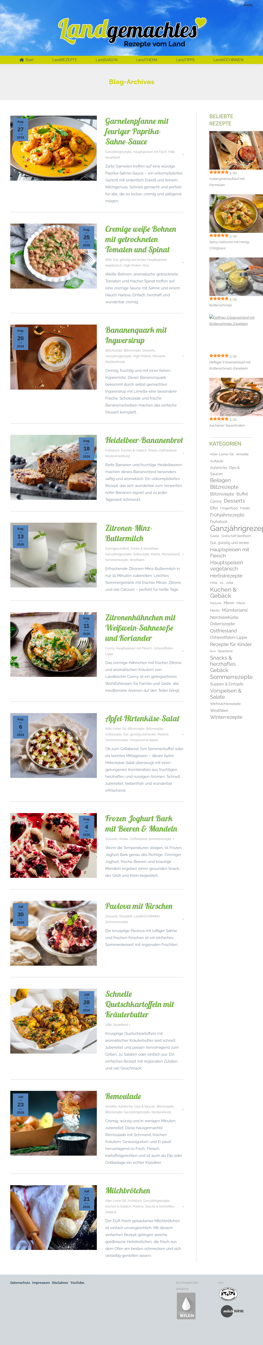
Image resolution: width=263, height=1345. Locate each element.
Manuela (159, 356)
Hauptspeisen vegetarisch (226, 565)
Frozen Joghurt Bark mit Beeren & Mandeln (141, 823)
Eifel (108, 260)
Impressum (41, 1283)
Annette (111, 1106)
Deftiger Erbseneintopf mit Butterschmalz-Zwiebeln (229, 365)
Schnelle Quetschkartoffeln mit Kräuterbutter (139, 1004)
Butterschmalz (220, 305)
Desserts (148, 350)
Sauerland (112, 157)
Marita (155, 554)
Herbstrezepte (226, 575)
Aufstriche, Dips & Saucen (136, 1106)
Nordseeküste (115, 362)
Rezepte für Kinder (231, 644)
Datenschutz (20, 1283)
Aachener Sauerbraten (227, 425)
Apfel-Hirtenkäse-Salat (142, 718)
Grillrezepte (141, 554)
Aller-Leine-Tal (115, 729)
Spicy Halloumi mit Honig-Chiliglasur (229, 245)
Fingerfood (229, 508)
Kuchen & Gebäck (134, 450)
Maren (152, 450)
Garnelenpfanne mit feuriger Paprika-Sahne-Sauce (137, 131)
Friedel (245, 508)
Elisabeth (126, 916)
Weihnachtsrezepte (225, 704)
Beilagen (220, 480)
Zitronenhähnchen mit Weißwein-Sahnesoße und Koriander (140, 627)
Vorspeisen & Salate (144, 740)
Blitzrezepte (113, 350)
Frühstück (112, 450)
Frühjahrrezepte (227, 515)
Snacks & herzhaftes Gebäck (223, 664)
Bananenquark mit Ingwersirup (136, 335)
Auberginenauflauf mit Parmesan (227, 182)
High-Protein (133, 265)
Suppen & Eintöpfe (226, 684)
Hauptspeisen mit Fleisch (134, 648)
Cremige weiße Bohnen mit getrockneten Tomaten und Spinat (140, 239)
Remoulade (123, 1096)
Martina (162, 734)
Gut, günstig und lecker (129, 260)
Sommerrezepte (116, 560)
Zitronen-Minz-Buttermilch (129, 533)
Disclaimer (60, 1283)
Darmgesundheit (117, 548)
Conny (109, 648)
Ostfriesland (167, 450)
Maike (123, 839)
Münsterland (171, 554)
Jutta (229, 583)
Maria (241, 603)
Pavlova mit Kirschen (139, 906)
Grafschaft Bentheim (236, 536)
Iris (221, 582)
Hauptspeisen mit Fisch (150, 152)
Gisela (214, 536)
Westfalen (137, 560)
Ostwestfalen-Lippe (228, 637)
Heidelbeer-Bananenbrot (144, 440)
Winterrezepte (226, 717)
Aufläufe (216, 461)
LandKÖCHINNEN (146, 916)
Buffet (242, 494)
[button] (11, 1333)
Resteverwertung (117, 456)
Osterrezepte (222, 623)
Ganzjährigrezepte (118, 152)
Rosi (146, 265)
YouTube (77, 1283)
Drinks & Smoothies (144, 548)
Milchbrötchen (127, 1190)
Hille (171, 152)
